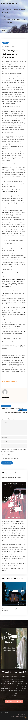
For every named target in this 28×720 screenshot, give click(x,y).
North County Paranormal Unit (17, 716)
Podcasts (5, 12)
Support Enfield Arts (8, 19)
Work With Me (21, 19)
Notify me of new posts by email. (10, 458)
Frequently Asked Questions (10, 16)
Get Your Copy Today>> (14, 701)
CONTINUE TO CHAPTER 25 (9, 381)
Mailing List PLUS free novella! (14, 718)
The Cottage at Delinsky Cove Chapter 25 (16, 412)
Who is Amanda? (7, 9)
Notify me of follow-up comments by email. (12, 455)
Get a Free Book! (7, 22)
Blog (3, 30)
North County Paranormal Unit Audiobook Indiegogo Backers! (11, 26)
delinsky (5, 42)
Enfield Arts (9, 4)
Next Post (21, 410)
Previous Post (7, 406)
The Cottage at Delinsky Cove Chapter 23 (12, 408)
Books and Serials (19, 9)
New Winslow (21, 714)
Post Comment (7, 462)
